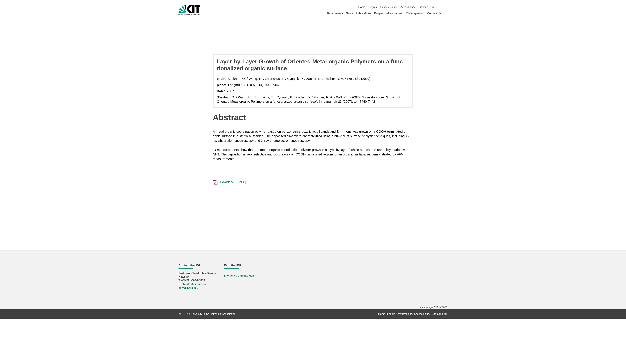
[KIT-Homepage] (189, 10)
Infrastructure (394, 13)
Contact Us (434, 13)
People (378, 13)
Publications (363, 13)
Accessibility (407, 7)
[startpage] (446, 13)
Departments (335, 13)
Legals (373, 7)
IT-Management (414, 13)
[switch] (446, 7)
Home (361, 7)
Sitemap (423, 7)
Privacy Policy (388, 7)
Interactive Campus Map (239, 275)
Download (226, 182)
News (349, 13)
